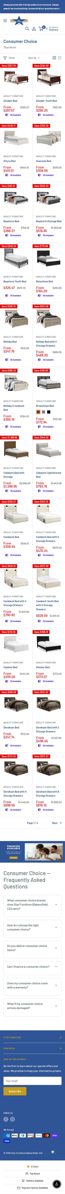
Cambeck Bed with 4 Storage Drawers (15, 603)
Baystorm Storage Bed (48, 221)
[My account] (34, 29)
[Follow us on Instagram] (12, 1119)
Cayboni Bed (10, 667)
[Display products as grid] (54, 57)
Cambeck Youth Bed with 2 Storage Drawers (47, 605)
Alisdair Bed (10, 100)
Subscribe (15, 1091)
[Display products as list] (60, 57)
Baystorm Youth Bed (14, 281)
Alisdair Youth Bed (46, 100)
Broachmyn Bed (45, 405)
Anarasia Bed (43, 160)
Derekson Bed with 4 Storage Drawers (15, 793)
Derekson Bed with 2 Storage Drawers (47, 729)
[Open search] (27, 29)
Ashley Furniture (13, 96)
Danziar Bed (43, 667)
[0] (41, 29)
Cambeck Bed (11, 536)
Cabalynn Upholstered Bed (48, 474)
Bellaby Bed (10, 341)
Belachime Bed (44, 281)
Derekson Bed (11, 727)
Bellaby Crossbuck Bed (13, 407)
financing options (32, 974)
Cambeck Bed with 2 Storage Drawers (47, 538)
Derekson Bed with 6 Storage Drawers (47, 793)
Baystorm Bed (11, 221)
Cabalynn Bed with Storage (13, 474)
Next (55, 822)
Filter (12, 57)
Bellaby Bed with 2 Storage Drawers (46, 343)
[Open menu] (5, 20)
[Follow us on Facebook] (5, 1119)
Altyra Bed (9, 160)
